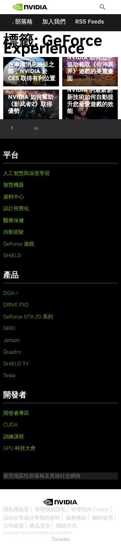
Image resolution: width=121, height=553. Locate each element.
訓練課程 (13, 436)
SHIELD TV (16, 363)
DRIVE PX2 (16, 304)
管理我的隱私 (50, 509)
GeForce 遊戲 (18, 243)
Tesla (9, 375)
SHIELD (12, 255)
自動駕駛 (13, 231)
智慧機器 (13, 184)
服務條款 (76, 517)
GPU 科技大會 (19, 448)
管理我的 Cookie (90, 509)
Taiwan (60, 539)
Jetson (11, 340)
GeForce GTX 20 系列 (28, 316)
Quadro (12, 351)
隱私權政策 (16, 509)
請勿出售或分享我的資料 (31, 517)
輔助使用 (102, 517)
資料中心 (13, 196)
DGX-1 (11, 293)
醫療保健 (13, 220)
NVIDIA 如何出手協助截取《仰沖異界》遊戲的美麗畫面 (90, 68)
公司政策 (13, 525)
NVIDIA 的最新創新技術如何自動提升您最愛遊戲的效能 (90, 100)
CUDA (10, 424)
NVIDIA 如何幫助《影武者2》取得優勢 (31, 103)
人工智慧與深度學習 (26, 173)
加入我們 (54, 21)
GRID (9, 328)
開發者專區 (16, 413)
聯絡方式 (66, 525)
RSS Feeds (89, 21)
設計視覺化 (16, 208)
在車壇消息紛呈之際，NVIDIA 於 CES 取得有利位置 (31, 71)
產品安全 (40, 525)
